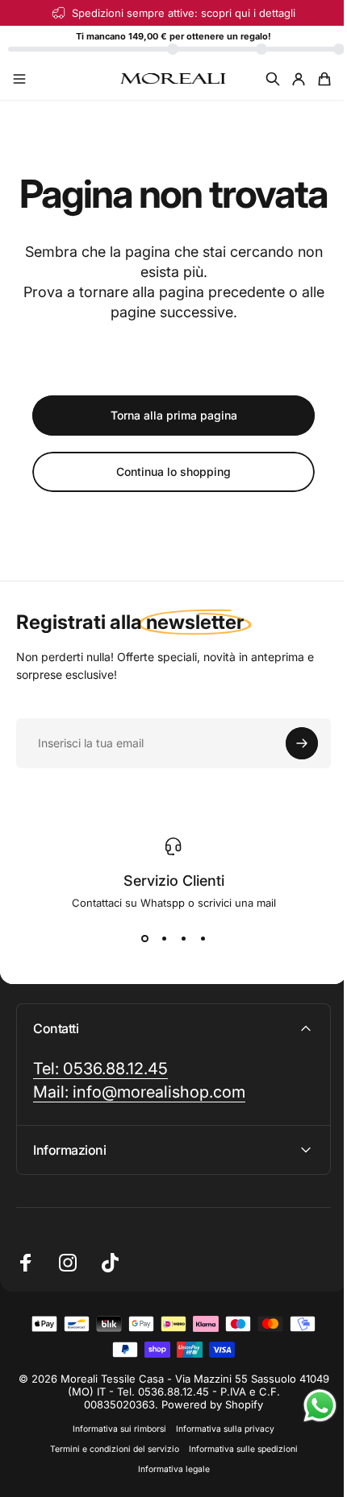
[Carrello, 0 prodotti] (324, 79)
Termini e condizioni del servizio (108, 1492)
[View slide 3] (183, 938)
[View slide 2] (164, 938)
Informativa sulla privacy (219, 1471)
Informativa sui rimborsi (114, 1471)
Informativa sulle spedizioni (236, 1492)
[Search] (272, 79)
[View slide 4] (202, 938)
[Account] (298, 79)
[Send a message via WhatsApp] (308, 1406)
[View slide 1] (144, 938)
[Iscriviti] (302, 743)
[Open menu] (19, 79)
